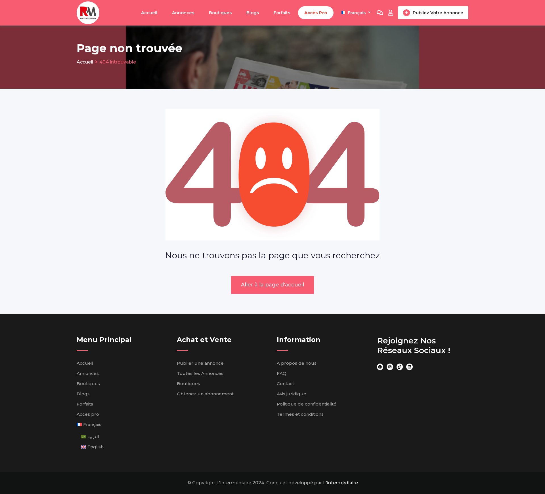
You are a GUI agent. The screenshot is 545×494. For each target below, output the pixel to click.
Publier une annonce (200, 363)
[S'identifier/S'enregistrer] (390, 13)
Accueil (149, 12)
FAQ (281, 373)
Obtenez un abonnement (205, 393)
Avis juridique (291, 393)
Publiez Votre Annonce (438, 12)
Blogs (252, 12)
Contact (285, 383)
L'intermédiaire (340, 482)
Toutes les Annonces (200, 373)
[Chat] (380, 13)
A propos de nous (296, 363)
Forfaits (282, 12)
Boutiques (220, 12)
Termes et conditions (300, 414)
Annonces (183, 12)
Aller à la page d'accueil (272, 285)
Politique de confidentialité (306, 404)
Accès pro (315, 12)
